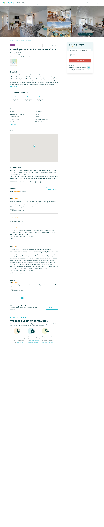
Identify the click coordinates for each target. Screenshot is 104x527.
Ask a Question (52, 307)
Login (97, 3)
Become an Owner (80, 3)
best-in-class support (47, 342)
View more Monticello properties (21, 40)
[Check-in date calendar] (70, 51)
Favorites (92, 3)
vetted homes (19, 342)
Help (87, 3)
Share (55, 45)
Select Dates (80, 60)
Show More (13, 86)
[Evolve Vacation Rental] (8, 3)
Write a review (52, 189)
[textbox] (27, 3)
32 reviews (82, 47)
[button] (80, 54)
